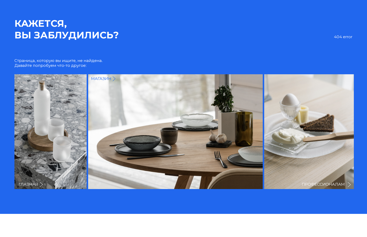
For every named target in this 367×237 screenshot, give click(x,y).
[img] (309, 131)
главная (28, 184)
